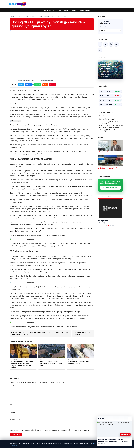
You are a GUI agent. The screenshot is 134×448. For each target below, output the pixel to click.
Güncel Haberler (49, 10)
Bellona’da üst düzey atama (107, 116)
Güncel (19, 16)
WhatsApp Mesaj (110, 188)
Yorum (13, 386)
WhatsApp (37, 84)
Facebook (28, 84)
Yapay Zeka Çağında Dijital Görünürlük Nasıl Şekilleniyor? (110, 122)
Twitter (21, 84)
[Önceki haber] (115, 63)
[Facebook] (100, 44)
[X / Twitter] (105, 44)
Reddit (45, 84)
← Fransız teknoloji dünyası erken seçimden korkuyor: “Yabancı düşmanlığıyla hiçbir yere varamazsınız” (40, 333)
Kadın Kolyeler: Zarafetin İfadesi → (83, 333)
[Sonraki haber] (120, 63)
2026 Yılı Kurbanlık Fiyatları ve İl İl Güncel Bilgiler (109, 130)
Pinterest (52, 84)
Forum (74, 10)
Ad (11, 404)
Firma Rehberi (63, 10)
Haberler (12, 16)
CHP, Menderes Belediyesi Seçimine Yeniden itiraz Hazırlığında (110, 118)
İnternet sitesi (15, 420)
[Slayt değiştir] (106, 225)
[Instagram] (111, 44)
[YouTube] (116, 44)
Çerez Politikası (85, 10)
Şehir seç (102, 27)
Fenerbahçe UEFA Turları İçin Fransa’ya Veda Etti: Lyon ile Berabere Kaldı (111, 126)
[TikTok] (100, 50)
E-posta (13, 412)
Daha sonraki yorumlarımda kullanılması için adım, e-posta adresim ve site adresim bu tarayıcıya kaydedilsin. (50, 430)
